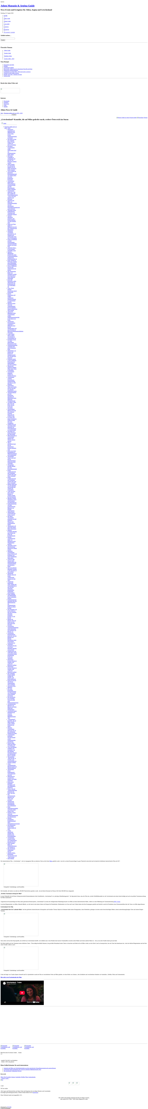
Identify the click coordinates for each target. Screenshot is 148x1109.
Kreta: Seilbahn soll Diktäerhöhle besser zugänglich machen (12, 596)
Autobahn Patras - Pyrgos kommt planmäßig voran (12, 249)
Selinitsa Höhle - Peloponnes (12, 853)
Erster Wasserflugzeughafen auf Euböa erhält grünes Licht (13, 809)
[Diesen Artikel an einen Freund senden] (127, 117)
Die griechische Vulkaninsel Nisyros (11, 850)
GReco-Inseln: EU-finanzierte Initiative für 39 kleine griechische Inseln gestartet (12, 167)
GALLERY (7, 24)
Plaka (26, 1077)
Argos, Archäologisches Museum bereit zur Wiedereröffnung (12, 766)
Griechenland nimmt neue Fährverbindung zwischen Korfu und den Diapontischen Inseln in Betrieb (12, 185)
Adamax (13, 1077)
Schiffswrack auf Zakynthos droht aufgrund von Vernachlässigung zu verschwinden (12, 427)
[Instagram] (74, 1083)
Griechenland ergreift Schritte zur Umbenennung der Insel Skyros (12, 839)
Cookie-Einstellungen (5, 1108)
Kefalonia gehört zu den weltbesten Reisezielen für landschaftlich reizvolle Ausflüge (12, 361)
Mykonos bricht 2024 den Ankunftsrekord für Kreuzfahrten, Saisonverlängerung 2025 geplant (12, 307)
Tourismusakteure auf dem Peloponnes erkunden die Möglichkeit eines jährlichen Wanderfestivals (12, 396)
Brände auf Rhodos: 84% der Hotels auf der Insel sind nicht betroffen (12, 622)
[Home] (2, 1079)
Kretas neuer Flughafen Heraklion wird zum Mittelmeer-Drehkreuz (12, 784)
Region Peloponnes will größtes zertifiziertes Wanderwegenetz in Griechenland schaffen (12, 298)
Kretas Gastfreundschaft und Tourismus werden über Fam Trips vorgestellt (12, 473)
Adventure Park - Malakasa (12, 686)
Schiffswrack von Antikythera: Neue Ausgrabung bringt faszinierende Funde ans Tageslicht (12, 655)
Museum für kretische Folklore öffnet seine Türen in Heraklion (12, 368)
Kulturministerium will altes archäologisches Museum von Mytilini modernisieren (12, 507)
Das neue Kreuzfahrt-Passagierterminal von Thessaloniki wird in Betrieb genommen (12, 692)
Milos (51, 861)
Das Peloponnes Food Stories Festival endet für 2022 (12, 827)
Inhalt (4, 123)
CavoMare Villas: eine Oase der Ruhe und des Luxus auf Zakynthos (12, 405)
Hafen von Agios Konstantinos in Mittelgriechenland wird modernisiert (12, 453)
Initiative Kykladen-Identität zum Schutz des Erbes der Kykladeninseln (12, 533)
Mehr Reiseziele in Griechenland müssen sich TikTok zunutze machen (12, 438)
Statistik (6, 106)
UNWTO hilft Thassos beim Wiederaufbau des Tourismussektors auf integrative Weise (12, 563)
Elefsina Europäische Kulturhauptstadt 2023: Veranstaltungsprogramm (14, 820)
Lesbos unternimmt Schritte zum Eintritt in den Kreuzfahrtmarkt (12, 833)
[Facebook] (70, 1083)
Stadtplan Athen (8, 56)
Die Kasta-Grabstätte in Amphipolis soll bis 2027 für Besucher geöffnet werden (12, 159)
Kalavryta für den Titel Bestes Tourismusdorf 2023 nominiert (12, 682)
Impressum (6, 103)
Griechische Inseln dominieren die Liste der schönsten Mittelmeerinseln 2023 (12, 714)
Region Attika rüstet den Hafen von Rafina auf (12, 744)
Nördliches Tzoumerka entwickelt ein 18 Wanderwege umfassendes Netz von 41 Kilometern (12, 234)
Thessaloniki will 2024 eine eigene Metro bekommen (12, 527)
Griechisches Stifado (9, 67)
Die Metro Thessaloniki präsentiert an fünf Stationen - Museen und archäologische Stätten (12, 520)
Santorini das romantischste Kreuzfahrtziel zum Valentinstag (12, 803)
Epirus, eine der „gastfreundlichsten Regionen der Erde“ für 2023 (12, 791)
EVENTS (6, 27)
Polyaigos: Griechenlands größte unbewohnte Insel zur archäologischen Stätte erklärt (12, 150)
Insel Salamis (11, 858)
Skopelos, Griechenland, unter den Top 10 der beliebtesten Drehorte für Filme (12, 730)
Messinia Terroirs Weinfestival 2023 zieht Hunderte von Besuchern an (12, 500)
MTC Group (117, 901)
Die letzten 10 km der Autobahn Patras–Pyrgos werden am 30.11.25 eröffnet (12, 142)
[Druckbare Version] (142, 117)
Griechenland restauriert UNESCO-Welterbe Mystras (12, 373)
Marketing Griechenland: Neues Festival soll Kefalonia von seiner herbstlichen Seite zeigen (12, 554)
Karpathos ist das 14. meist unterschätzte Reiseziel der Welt (12, 341)
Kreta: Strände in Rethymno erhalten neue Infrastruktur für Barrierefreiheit (12, 262)
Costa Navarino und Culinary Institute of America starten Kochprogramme (12, 494)
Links (5, 105)
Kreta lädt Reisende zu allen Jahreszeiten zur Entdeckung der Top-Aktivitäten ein (12, 283)
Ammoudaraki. (32, 1077)
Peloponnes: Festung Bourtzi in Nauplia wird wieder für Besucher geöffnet (12, 662)
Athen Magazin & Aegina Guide (18, 5)
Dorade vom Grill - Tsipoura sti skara (13, 74)
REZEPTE (6, 29)
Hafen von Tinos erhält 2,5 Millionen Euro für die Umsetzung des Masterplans (12, 227)
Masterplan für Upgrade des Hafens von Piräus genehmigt (12, 778)
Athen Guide (7, 18)
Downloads (6, 101)
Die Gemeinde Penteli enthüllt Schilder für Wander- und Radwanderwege (12, 676)
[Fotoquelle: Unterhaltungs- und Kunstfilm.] (6, 1048)
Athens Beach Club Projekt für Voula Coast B (11, 513)
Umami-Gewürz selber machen (11, 73)
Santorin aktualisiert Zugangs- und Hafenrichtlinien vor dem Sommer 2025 (12, 219)
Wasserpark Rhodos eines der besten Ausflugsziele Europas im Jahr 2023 (12, 577)
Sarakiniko (18, 1077)
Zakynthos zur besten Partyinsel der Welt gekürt (12, 433)
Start (2, 113)
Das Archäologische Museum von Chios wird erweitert (11, 797)
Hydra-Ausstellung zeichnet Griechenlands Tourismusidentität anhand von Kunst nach (12, 243)
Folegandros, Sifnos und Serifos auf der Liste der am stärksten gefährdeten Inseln (12, 388)
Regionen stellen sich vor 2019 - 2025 (13, 113)
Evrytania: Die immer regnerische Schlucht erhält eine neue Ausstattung (12, 420)
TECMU (9, 1107)
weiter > (7, 1078)
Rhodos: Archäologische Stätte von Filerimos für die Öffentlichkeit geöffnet (12, 540)
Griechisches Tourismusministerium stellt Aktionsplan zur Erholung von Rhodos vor (13, 629)
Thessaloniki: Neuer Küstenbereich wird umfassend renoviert (11, 772)
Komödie (8, 1077)
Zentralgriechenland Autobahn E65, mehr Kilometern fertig (12, 347)
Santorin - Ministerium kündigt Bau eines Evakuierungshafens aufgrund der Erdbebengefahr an (12, 255)
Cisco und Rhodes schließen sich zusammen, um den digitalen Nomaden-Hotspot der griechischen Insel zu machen (12, 751)
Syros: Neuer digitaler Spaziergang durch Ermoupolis (12, 290)
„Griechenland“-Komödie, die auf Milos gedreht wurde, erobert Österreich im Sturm (12, 723)
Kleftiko (6, 66)
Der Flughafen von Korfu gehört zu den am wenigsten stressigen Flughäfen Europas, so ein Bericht (12, 613)
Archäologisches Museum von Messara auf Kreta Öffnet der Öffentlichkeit (12, 706)
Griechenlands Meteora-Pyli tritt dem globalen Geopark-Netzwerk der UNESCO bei (12, 413)
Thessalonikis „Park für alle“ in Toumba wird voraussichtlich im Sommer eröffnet (12, 759)
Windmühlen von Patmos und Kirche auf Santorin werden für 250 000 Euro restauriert (12, 354)
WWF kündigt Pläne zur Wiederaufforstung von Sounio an (12, 845)
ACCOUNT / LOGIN (9, 32)
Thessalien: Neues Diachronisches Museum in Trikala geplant (12, 547)
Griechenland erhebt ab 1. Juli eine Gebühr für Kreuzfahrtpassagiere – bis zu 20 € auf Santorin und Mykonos (13, 195)
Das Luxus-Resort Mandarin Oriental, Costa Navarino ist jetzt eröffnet (12, 570)
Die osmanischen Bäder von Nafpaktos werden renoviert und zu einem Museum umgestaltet (12, 275)
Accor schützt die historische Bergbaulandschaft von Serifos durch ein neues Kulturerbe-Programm (12, 175)
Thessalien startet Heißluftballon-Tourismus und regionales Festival (12, 212)
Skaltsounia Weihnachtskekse (11, 70)
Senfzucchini (7, 76)
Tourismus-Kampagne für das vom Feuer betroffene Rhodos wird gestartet (12, 647)
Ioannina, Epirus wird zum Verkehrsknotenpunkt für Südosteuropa (13, 814)
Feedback (6, 102)
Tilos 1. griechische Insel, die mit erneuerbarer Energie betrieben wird (12, 446)
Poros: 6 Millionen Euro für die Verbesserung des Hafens (12, 268)
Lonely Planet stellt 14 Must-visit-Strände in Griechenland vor (12, 336)
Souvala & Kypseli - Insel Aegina (12, 856)
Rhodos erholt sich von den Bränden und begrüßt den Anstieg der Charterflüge (12, 487)
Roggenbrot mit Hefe (9, 64)
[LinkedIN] (77, 1083)
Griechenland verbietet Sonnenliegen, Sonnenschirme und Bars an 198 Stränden (12, 381)
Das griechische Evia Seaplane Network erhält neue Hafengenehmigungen (13, 699)
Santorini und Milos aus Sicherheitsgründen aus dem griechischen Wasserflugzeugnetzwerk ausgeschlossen (30, 1068)
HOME (5, 15)
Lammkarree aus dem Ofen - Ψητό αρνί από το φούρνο (17, 71)
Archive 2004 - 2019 (9, 58)
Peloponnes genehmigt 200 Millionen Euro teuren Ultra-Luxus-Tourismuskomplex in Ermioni (12, 134)
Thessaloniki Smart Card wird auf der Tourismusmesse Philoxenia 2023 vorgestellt (12, 460)
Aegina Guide (7, 21)
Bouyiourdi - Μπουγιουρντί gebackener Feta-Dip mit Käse (18, 69)
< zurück (3, 1078)
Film (5, 1077)
